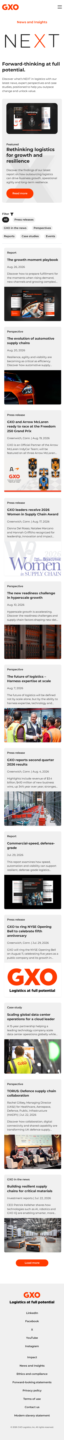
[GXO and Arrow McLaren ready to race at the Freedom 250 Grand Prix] (32, 451)
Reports (9, 236)
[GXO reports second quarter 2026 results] (32, 787)
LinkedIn (32, 1313)
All (5, 219)
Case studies (30, 236)
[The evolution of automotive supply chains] (32, 365)
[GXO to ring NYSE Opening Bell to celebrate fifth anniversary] (32, 956)
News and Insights (32, 1365)
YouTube (32, 1337)
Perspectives (42, 228)
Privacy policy (32, 1390)
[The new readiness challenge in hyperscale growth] (32, 620)
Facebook (32, 1321)
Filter (6, 214)
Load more (32, 1262)
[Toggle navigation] (60, 7)
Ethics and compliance (32, 1374)
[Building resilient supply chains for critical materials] (32, 1213)
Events (50, 236)
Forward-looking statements (32, 1382)
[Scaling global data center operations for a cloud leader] (32, 1038)
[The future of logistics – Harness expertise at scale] (32, 703)
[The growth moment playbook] (32, 284)
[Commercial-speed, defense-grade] (32, 870)
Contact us (32, 1407)
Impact (32, 1357)
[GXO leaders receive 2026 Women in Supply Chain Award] (32, 537)
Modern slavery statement (32, 1415)
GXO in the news (15, 228)
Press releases (24, 219)
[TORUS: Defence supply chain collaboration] (32, 1124)
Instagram (32, 1346)
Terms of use (32, 1399)
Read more (19, 193)
